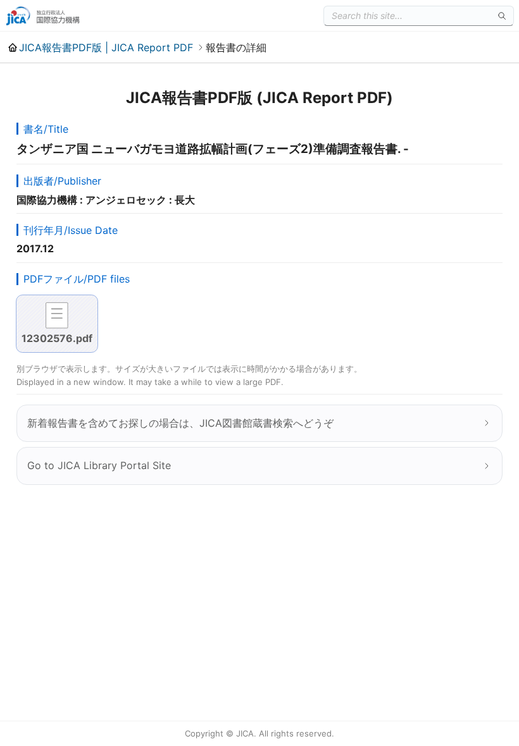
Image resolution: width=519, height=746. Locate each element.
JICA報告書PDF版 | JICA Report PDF (106, 47)
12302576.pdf (57, 338)
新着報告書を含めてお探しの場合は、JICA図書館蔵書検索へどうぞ (180, 423)
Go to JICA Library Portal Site (99, 465)
